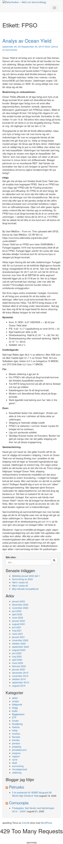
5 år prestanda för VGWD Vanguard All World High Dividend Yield (32, 794)
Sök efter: (11, 557)
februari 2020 (19, 666)
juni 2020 (16, 653)
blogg (15, 707)
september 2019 (20, 682)
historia (16, 727)
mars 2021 (17, 633)
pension (16, 743)
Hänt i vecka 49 (20, 582)
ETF (14, 717)
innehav (16, 733)
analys (15, 701)
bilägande (17, 704)
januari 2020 (18, 669)
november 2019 (20, 676)
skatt (14, 762)
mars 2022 (17, 617)
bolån (15, 711)
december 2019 (20, 672)
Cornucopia (18, 802)
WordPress (46, 822)
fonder (15, 720)
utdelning (16, 772)
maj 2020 (17, 656)
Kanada (16, 736)
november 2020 (20, 640)
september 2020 (20, 646)
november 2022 (20, 607)
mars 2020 (17, 663)
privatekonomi (19, 749)
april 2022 (17, 614)
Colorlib (26, 822)
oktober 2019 (19, 679)
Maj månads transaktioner (25, 588)
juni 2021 (16, 627)
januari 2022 (18, 620)
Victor (47, 46)
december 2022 (20, 604)
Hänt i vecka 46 (20, 585)
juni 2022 (16, 611)
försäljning (17, 723)
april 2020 (17, 659)
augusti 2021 (18, 624)
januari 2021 (18, 637)
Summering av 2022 (22, 579)
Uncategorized (19, 769)
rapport (16, 756)
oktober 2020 (19, 643)
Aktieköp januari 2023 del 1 (26, 575)
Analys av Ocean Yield (26, 40)
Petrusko (16, 787)
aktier (15, 698)
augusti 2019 (18, 685)
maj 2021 (17, 630)
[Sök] (54, 560)
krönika (16, 740)
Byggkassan (18, 714)
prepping (16, 746)
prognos (16, 753)
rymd (14, 759)
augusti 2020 (18, 650)
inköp (15, 730)
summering (18, 766)
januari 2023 (18, 601)
